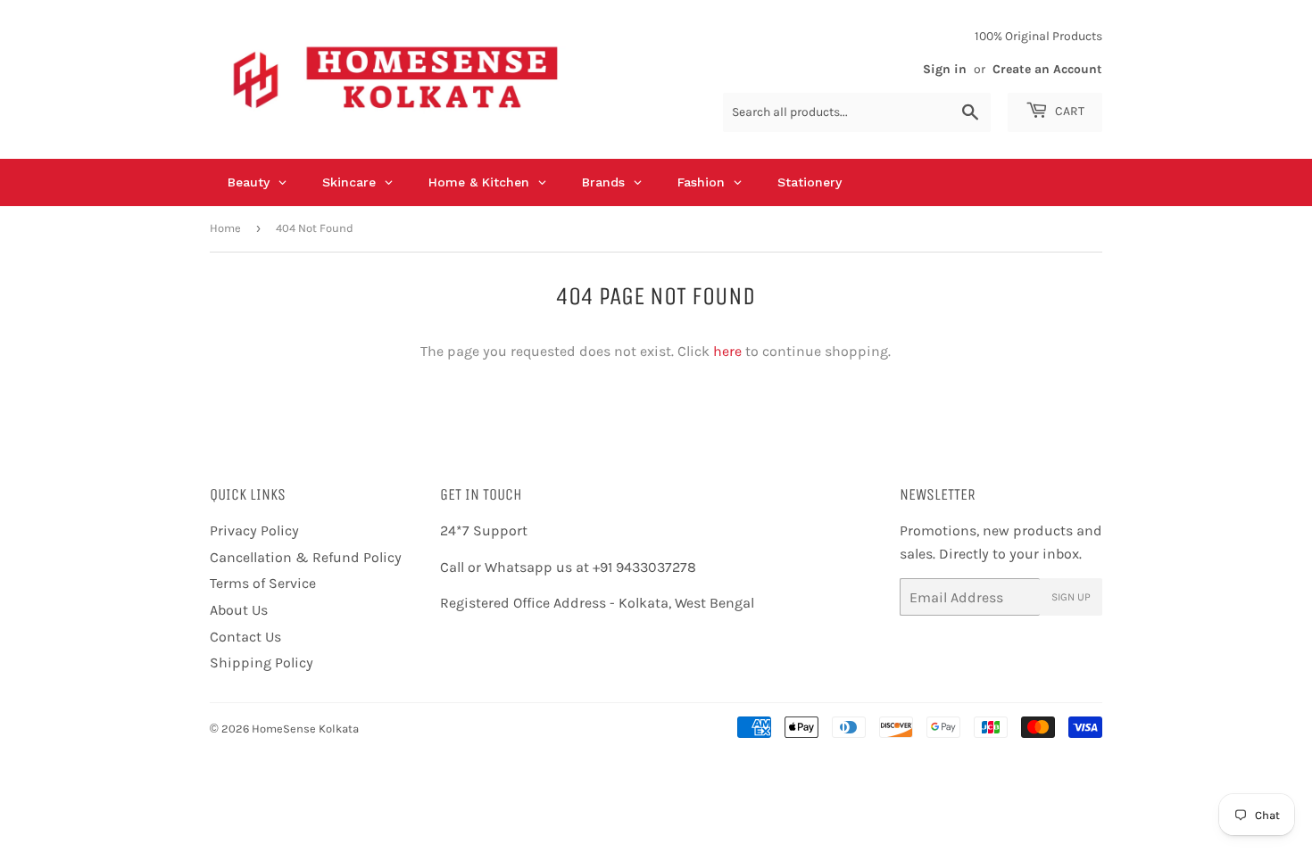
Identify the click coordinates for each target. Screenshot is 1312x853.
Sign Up (1071, 597)
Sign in (945, 69)
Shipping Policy (261, 662)
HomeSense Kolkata (305, 728)
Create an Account (1047, 69)
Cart (1068, 111)
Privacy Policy (254, 530)
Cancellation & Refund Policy (306, 557)
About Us (239, 609)
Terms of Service (263, 583)
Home (225, 228)
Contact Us (245, 636)
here (727, 351)
